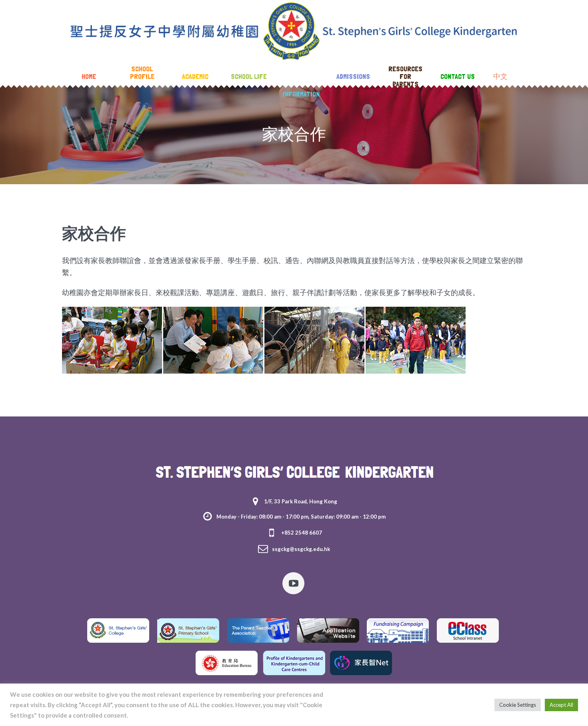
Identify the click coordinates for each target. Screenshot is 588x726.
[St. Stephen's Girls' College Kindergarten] (294, 472)
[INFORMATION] (301, 77)
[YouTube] (293, 583)
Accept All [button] (561, 705)
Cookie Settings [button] (517, 705)
